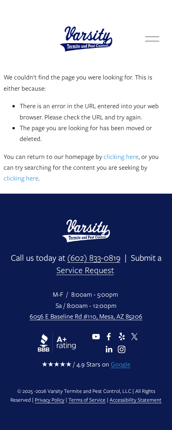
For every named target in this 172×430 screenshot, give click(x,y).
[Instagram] (122, 349)
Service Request (85, 270)
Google (120, 364)
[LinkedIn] (109, 349)
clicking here (121, 156)
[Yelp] (122, 337)
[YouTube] (96, 337)
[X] (134, 337)
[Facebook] (109, 337)
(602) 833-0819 (93, 258)
